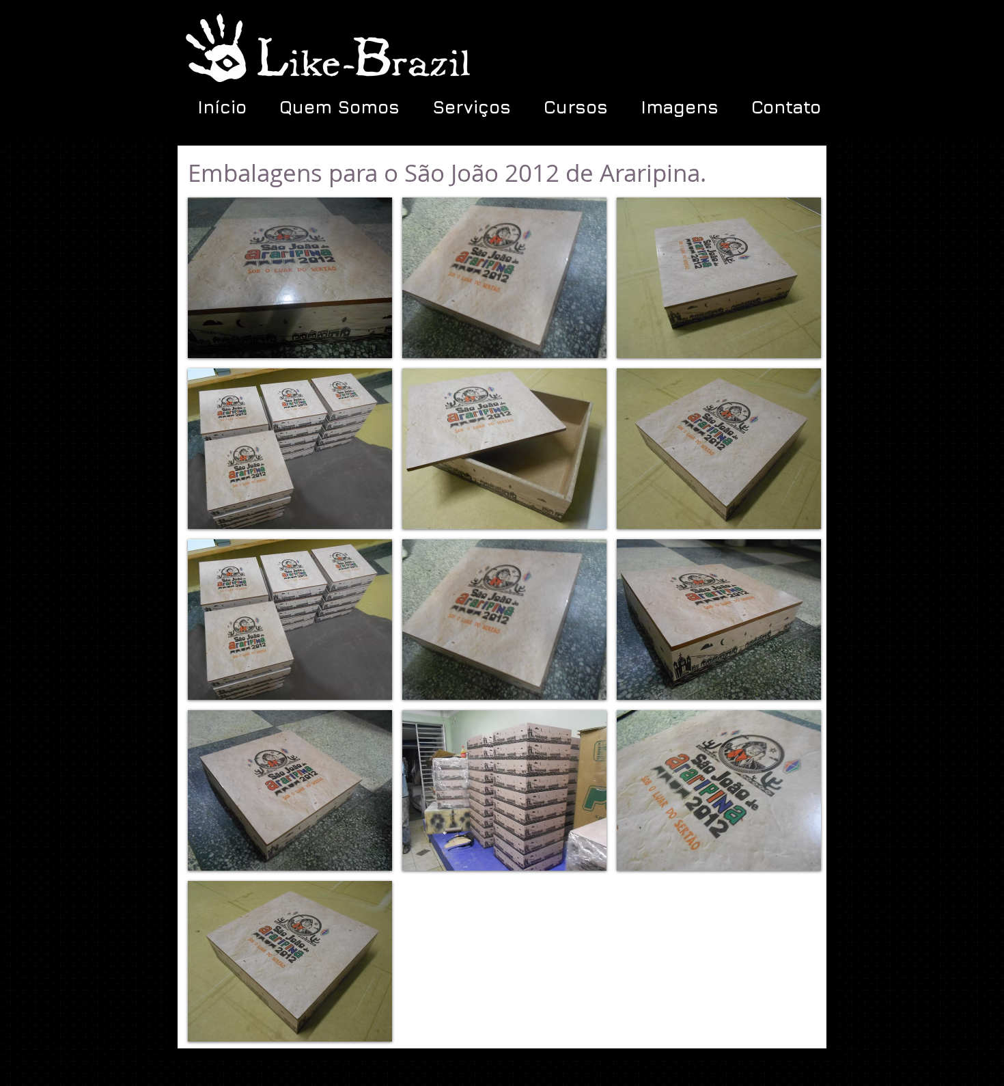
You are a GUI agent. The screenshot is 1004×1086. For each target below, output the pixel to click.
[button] (290, 278)
